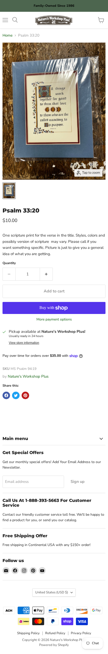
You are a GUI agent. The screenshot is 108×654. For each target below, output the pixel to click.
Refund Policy (55, 633)
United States (51, 592)
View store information (24, 343)
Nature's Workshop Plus (28, 376)
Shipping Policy (28, 633)
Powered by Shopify (54, 645)
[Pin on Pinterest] (25, 395)
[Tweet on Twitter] (16, 395)
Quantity (9, 263)
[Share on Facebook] (6, 395)
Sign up (78, 481)
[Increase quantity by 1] (46, 274)
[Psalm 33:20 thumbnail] (9, 191)
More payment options (54, 319)
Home (8, 35)
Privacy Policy (81, 633)
